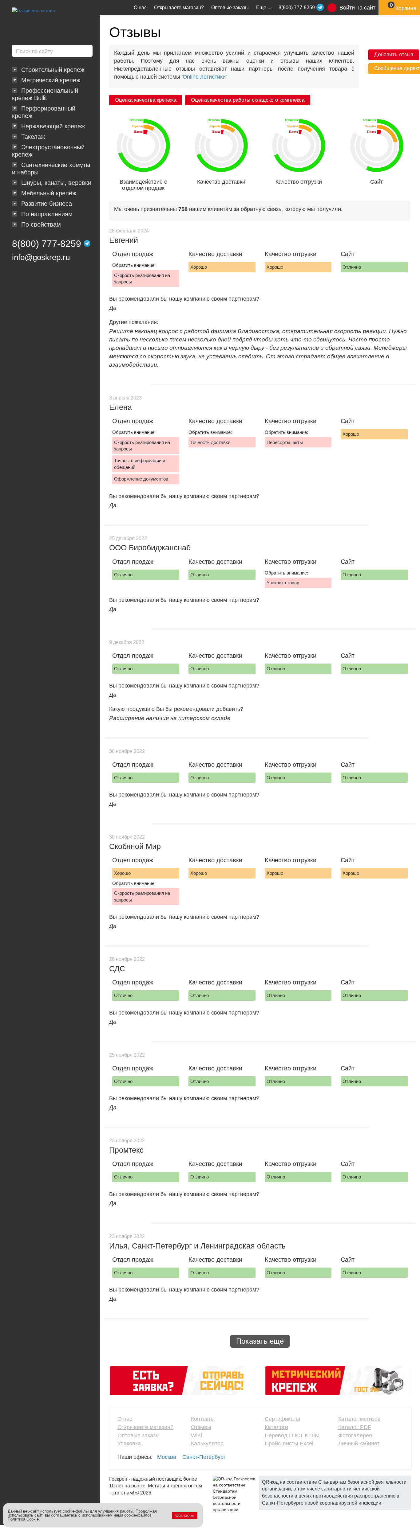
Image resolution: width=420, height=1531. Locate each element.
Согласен (184, 1515)
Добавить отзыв (393, 54)
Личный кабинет (358, 1443)
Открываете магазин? (179, 7)
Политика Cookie (23, 1519)
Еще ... (263, 7)
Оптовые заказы (230, 7)
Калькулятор (207, 1443)
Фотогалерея (355, 1435)
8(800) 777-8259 (46, 244)
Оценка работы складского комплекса (247, 100)
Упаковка (129, 1443)
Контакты (203, 1419)
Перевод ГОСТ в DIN (292, 1435)
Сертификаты (282, 1419)
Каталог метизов (359, 1419)
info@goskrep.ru (41, 257)
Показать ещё (260, 1341)
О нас (140, 7)
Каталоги (276, 1427)
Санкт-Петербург (204, 1457)
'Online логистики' (204, 77)
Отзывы (201, 1427)
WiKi (196, 1435)
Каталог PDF (354, 1427)
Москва (166, 1457)
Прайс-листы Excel (289, 1443)
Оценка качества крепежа (145, 100)
